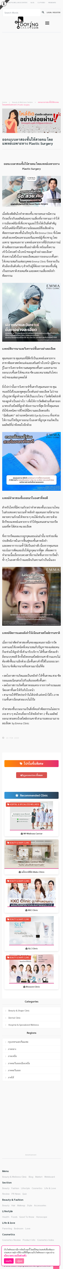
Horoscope (41, 1216)
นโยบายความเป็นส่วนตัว (15, 1255)
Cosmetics (37, 1188)
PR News (16, 1193)
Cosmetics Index (45, 1239)
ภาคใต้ (11, 1077)
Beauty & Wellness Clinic (14, 1176)
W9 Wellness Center (32, 833)
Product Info (29, 1239)
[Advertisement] (31, 65)
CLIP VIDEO (41, 2)
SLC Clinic (33, 948)
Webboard (49, 1176)
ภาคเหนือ (12, 1056)
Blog (31, 1176)
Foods (14, 1216)
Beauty (5, 1188)
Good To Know (26, 1216)
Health (5, 1216)
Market (38, 1176)
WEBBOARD (52, 2)
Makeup (21, 1205)
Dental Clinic (14, 1017)
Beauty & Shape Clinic (18, 1010)
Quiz (24, 1193)
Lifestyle (25, 1188)
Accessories (40, 1205)
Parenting (7, 1228)
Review (6, 1193)
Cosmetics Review (11, 1239)
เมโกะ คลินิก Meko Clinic (33, 871)
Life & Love (50, 1188)
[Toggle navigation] (47, 23)
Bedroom (18, 1228)
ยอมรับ (9, 1261)
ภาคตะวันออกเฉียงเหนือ (19, 1063)
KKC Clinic (33, 910)
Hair (13, 1205)
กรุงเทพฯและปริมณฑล (18, 1041)
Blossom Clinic (33, 986)
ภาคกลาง (12, 1049)
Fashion (15, 1188)
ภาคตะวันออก (14, 1070)
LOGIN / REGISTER (53, 12)
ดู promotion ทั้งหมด (33, 775)
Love (27, 1228)
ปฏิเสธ (19, 1261)
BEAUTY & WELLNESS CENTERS (17, 2)
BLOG (32, 2)
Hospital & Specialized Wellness (23, 1024)
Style (29, 1205)
